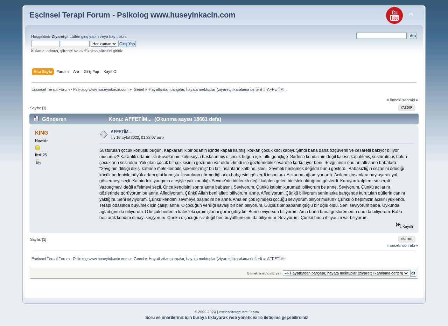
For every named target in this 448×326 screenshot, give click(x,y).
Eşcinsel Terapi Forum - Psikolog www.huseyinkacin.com (132, 15)
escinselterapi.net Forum (239, 312)
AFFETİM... (121, 131)
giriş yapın (90, 36)
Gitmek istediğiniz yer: (264, 273)
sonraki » (410, 100)
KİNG (41, 133)
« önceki (394, 100)
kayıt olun (117, 36)
